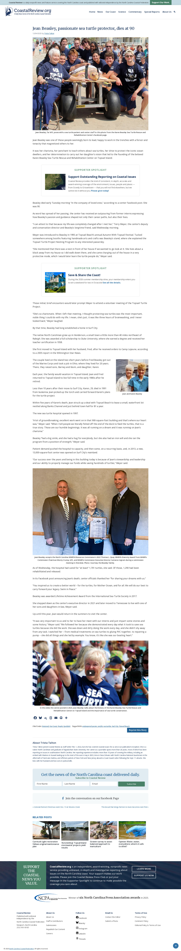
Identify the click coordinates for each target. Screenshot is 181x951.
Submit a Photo (111, 921)
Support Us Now (144, 875)
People (60, 726)
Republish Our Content (55, 929)
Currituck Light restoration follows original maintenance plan (46, 844)
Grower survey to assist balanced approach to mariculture (101, 844)
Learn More (144, 868)
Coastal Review (15, 2)
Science (122, 11)
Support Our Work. (161, 2)
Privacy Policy (140, 917)
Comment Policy (141, 921)
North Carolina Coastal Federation (30, 921)
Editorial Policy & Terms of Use (148, 925)
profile (100, 726)
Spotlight (66, 726)
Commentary (135, 11)
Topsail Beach (124, 726)
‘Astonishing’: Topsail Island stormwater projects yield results (73, 845)
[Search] (175, 12)
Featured (45, 726)
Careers (49, 933)
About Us (167, 11)
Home (92, 11)
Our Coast (111, 11)
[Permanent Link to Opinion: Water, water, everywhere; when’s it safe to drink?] (132, 830)
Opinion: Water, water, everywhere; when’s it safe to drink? (131, 844)
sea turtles (107, 726)
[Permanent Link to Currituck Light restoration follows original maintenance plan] (46, 830)
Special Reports (152, 11)
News (100, 11)
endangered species (89, 726)
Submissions (51, 925)
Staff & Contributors (54, 921)
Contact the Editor (112, 917)
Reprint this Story (138, 730)
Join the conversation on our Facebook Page (92, 798)
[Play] (90, 673)
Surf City (115, 726)
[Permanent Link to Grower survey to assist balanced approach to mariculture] (103, 830)
